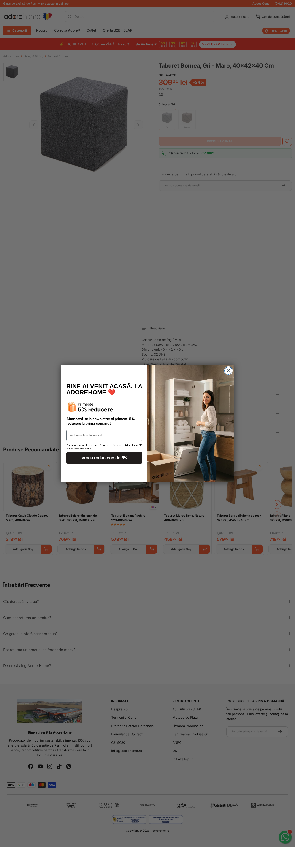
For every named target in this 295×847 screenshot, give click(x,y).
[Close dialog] (228, 370)
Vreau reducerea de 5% (104, 457)
